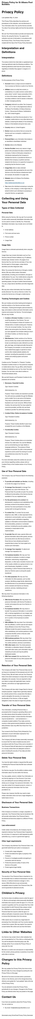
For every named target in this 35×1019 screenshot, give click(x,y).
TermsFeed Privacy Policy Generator (22, 1015)
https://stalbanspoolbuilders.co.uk (14, 183)
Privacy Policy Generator (25, 43)
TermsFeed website (7, 374)
